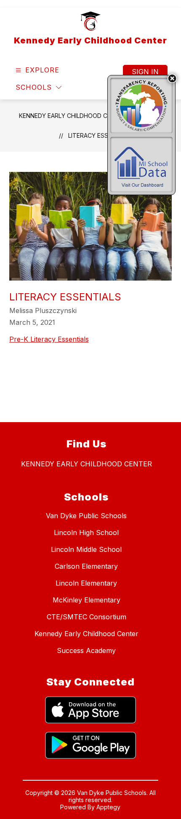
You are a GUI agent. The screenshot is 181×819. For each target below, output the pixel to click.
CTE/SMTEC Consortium (86, 617)
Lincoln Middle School (86, 549)
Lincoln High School (86, 532)
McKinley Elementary (86, 600)
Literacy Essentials (100, 135)
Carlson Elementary (86, 566)
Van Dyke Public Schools (86, 515)
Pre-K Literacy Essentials (49, 339)
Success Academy (86, 650)
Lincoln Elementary (86, 583)
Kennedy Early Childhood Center (72, 115)
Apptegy (108, 807)
